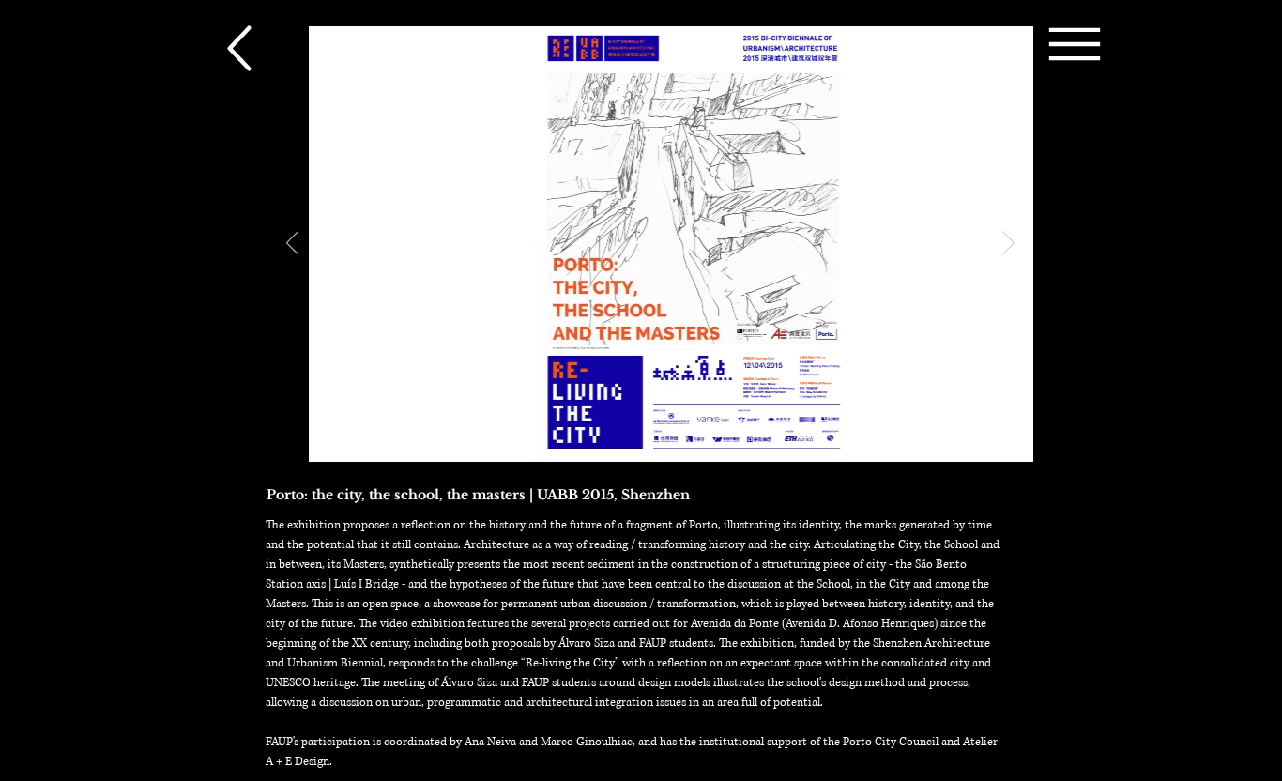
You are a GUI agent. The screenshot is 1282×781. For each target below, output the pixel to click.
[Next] (1008, 244)
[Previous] (292, 244)
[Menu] (1074, 43)
